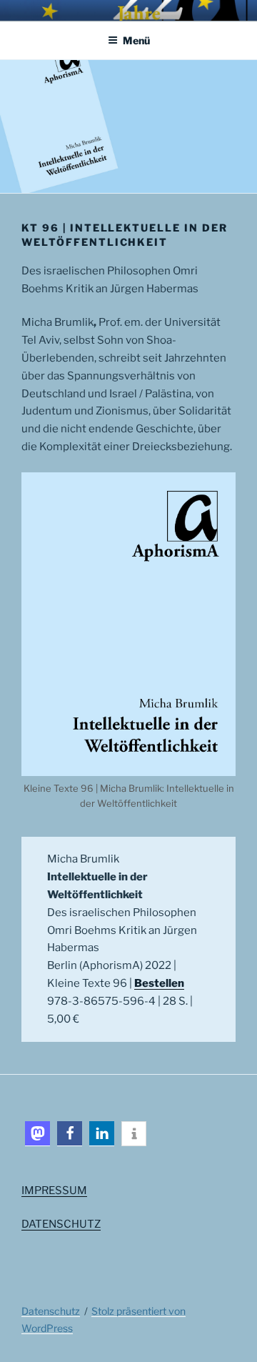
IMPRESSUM (54, 1190)
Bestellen (159, 983)
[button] (37, 1133)
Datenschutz (50, 1311)
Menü (136, 40)
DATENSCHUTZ (61, 1224)
